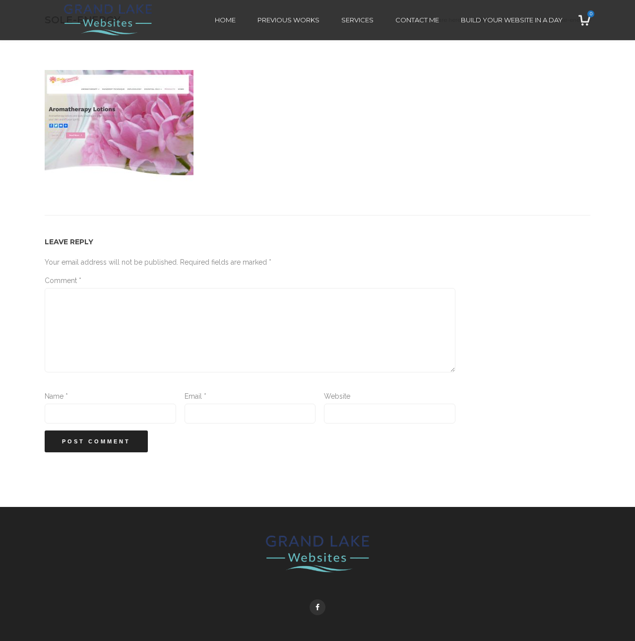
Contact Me (417, 20)
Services (357, 20)
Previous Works (288, 20)
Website (337, 396)
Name (56, 396)
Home (225, 20)
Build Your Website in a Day (512, 20)
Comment (63, 281)
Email (195, 396)
